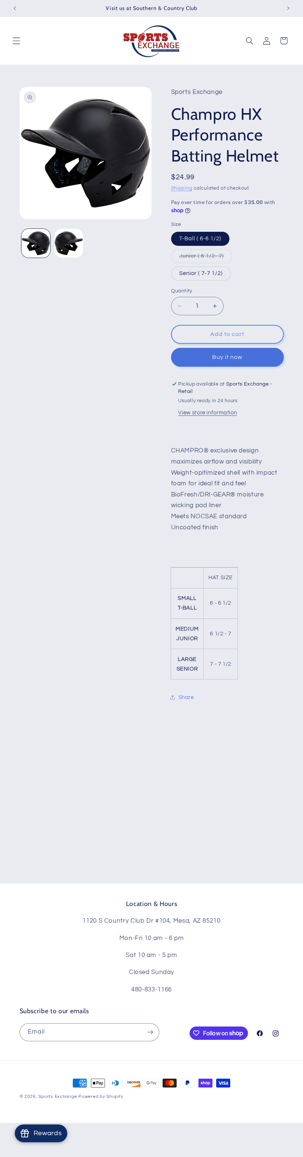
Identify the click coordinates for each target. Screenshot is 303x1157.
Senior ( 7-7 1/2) (201, 273)
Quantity (182, 291)
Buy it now (227, 357)
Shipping (182, 188)
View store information (207, 412)
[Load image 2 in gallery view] (68, 243)
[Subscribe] (150, 1032)
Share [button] (186, 697)
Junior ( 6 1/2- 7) (205, 258)
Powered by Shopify (100, 1097)
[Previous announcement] (15, 8)
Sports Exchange (57, 1097)
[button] (16, 40)
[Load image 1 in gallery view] (35, 243)
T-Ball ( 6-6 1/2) (200, 238)
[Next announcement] (288, 8)
